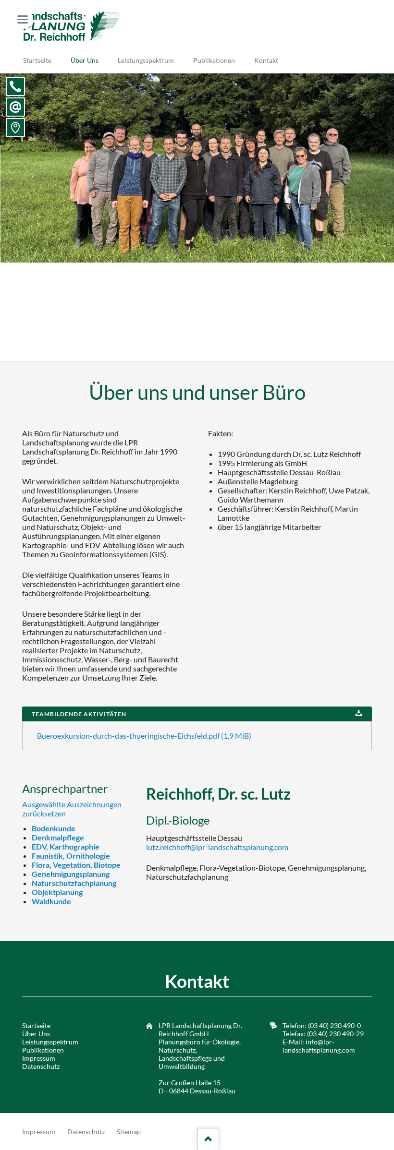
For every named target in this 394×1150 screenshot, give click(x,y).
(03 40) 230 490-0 (334, 1025)
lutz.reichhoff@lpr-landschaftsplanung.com (217, 846)
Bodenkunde (53, 828)
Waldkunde (51, 901)
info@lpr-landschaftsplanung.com (319, 1046)
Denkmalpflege (58, 837)
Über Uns (36, 1034)
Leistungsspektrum (50, 1042)
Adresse (15, 127)
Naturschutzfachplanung (74, 882)
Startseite (36, 1025)
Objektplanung (57, 892)
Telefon (15, 86)
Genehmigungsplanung (71, 873)
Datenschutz (41, 1066)
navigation (22, 19)
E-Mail (15, 107)
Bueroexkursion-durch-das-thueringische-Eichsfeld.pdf (144, 735)
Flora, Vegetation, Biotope (76, 864)
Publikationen (43, 1050)
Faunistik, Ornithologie (71, 855)
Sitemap (129, 1131)
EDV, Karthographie (65, 846)
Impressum (38, 1058)
